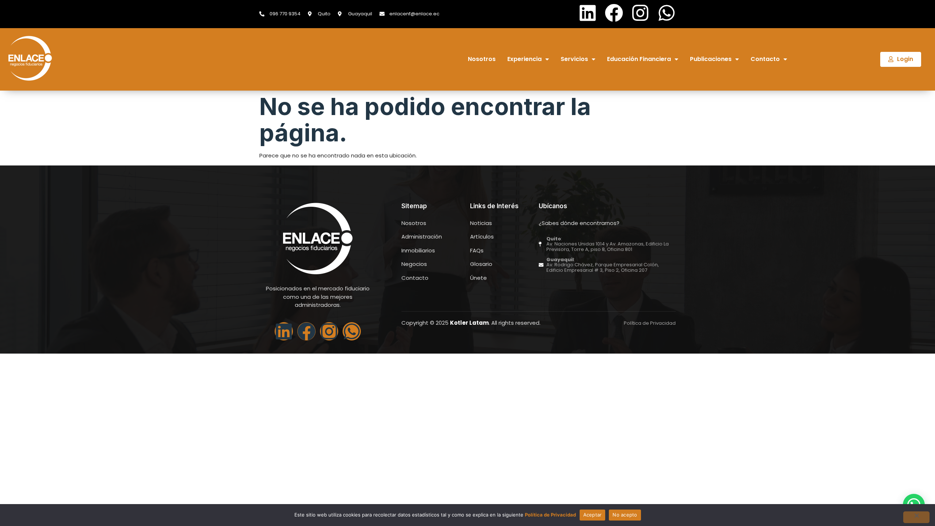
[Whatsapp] (666, 13)
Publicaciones (711, 59)
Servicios (574, 59)
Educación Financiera (639, 59)
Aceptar (592, 515)
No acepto (624, 515)
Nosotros (482, 59)
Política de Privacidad (550, 515)
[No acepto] (916, 517)
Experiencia (524, 59)
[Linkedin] (588, 13)
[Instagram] (640, 13)
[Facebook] (614, 13)
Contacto (765, 59)
